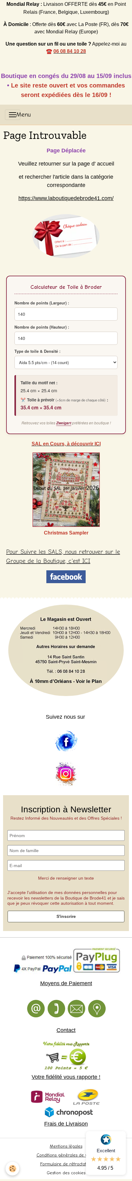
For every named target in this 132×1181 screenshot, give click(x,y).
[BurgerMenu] (12, 115)
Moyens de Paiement (66, 983)
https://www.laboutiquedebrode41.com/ (66, 198)
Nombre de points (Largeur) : (41, 303)
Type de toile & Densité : (37, 351)
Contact (66, 1030)
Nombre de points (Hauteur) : (41, 327)
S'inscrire (66, 916)
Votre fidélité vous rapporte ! (66, 1077)
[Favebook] (66, 741)
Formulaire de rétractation (66, 1164)
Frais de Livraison (66, 1124)
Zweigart (63, 423)
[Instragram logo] (66, 774)
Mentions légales (66, 1146)
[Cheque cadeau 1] (66, 236)
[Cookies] (12, 1168)
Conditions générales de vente (66, 1155)
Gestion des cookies (66, 1172)
